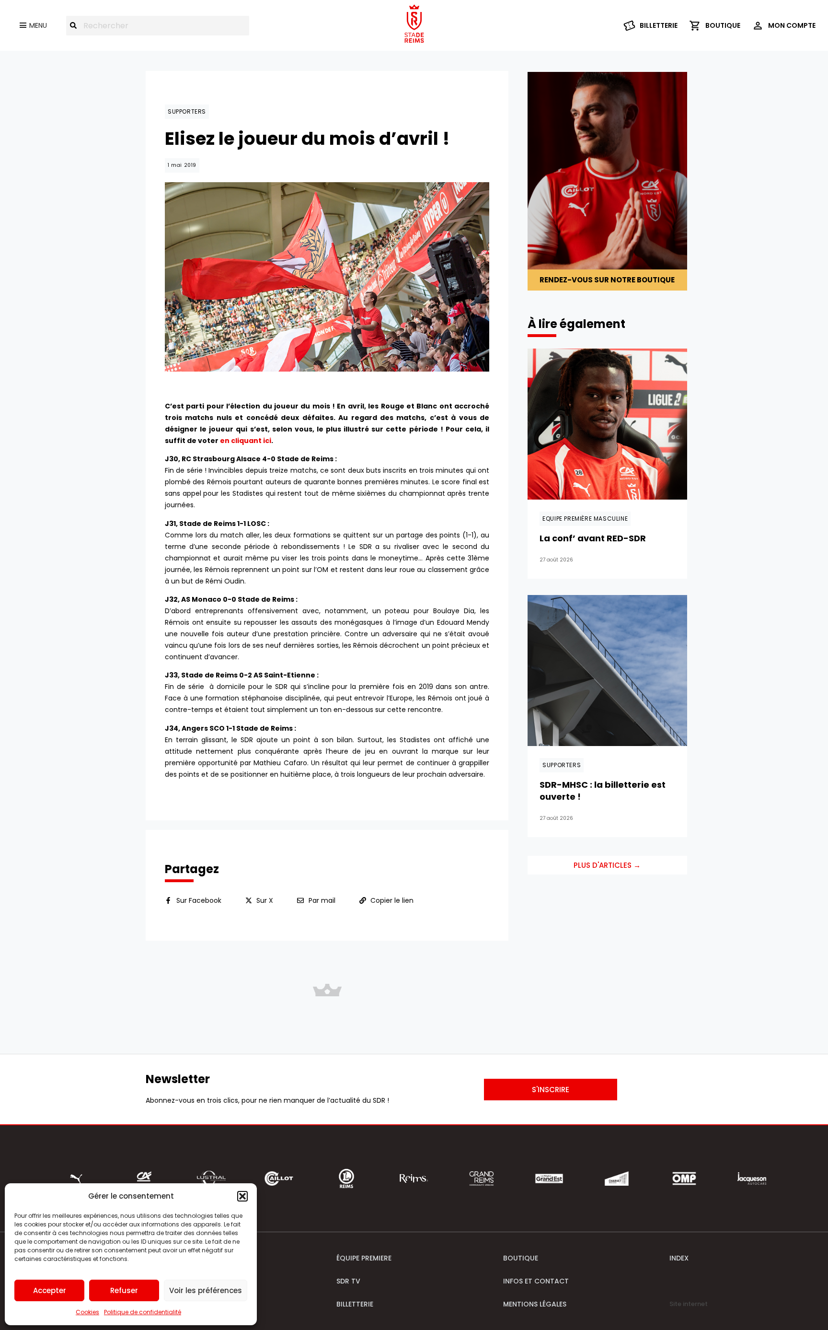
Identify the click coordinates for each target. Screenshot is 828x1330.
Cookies (87, 1312)
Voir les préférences (205, 1290)
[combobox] (157, 25)
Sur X (264, 900)
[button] (242, 1196)
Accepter (49, 1290)
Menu (38, 25)
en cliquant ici (245, 440)
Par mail (322, 900)
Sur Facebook (198, 900)
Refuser (124, 1290)
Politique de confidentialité (142, 1312)
